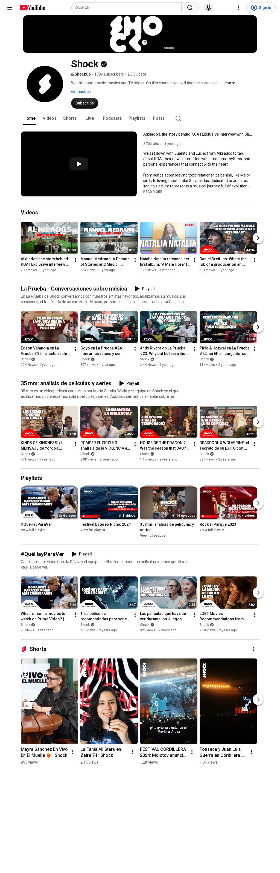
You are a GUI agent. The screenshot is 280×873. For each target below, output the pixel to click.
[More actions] (75, 260)
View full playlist (33, 530)
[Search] (190, 7)
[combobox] (128, 7)
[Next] (258, 237)
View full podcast (153, 535)
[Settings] (238, 7)
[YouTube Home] (32, 7)
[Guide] (10, 7)
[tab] (29, 118)
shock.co (83, 91)
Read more (152, 192)
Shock (25, 359)
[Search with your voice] (208, 7)
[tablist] (140, 118)
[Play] (78, 164)
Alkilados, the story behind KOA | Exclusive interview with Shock (198, 134)
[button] (152, 191)
